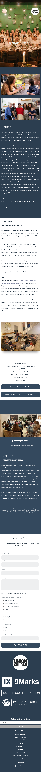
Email (3, 569)
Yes (6, 627)
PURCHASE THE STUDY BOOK (20, 394)
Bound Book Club (10, 600)
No (5, 630)
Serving (7, 610)
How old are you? (6, 635)
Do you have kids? (6, 624)
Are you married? (6, 614)
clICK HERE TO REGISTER (20, 387)
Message (4, 578)
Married (7, 620)
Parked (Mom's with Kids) (12, 603)
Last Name (4, 561)
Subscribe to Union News (20, 719)
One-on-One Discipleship (12, 607)
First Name (4, 554)
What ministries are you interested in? (12, 597)
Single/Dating (9, 617)
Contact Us (20, 645)
